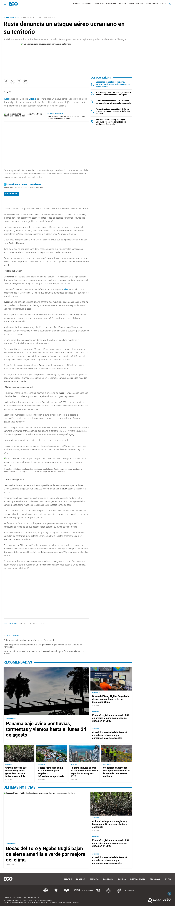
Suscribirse (11, 194)
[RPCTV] (56, 892)
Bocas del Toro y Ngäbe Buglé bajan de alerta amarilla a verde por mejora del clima (111, 699)
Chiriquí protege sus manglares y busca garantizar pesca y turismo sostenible (16, 772)
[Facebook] (6, 81)
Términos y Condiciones (13, 898)
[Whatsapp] (19, 81)
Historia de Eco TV (31, 898)
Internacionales (135, 4)
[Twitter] (12, 81)
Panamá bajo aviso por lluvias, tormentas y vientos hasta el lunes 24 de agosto (113, 93)
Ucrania (32, 99)
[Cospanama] (77, 892)
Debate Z (76, 4)
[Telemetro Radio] (119, 892)
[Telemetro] (45, 892)
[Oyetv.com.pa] (66, 892)
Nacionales (111, 4)
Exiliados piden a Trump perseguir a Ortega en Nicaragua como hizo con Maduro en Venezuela (43, 645)
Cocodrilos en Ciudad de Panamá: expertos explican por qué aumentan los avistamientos (113, 84)
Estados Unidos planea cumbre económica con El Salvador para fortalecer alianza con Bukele (44, 652)
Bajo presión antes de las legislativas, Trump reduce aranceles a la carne (66, 118)
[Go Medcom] (87, 892)
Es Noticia (86, 4)
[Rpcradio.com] (98, 892)
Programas (151, 4)
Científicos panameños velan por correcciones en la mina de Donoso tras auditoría (116, 772)
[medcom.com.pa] (129, 892)
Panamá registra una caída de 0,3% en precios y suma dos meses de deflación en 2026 (113, 111)
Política (122, 4)
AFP (9, 92)
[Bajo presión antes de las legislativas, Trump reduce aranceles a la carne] (25, 116)
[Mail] (25, 81)
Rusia (22, 624)
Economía (99, 4)
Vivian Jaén (10, 740)
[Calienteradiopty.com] (108, 892)
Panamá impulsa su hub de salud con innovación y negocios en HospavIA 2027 (84, 772)
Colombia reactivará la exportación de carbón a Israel (29, 640)
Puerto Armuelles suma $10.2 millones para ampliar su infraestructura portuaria (113, 102)
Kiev (66, 289)
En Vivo (163, 4)
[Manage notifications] (169, 894)
